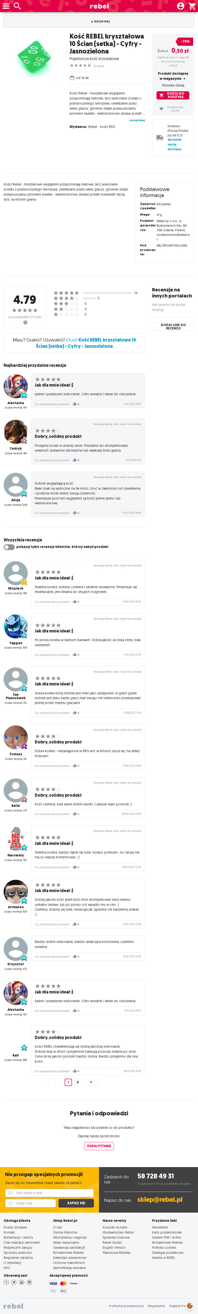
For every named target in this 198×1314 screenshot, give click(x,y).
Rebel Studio (112, 1242)
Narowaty (15, 855)
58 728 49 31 (155, 1176)
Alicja (15, 500)
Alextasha (15, 403)
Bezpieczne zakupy (18, 1247)
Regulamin (156, 1306)
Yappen (15, 643)
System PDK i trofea (166, 1237)
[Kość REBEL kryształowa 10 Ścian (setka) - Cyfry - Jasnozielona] (33, 57)
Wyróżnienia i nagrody (70, 1237)
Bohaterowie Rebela (68, 1252)
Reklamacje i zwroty (18, 1237)
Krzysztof (15, 964)
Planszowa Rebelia (116, 1252)
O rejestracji (12, 1263)
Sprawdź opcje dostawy (175, 144)
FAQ (7, 1268)
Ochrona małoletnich (69, 1263)
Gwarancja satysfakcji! (69, 1247)
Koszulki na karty (115, 1227)
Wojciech (15, 588)
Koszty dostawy (15, 1227)
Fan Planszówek (16, 696)
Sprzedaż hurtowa (116, 1237)
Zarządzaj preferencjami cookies (189, 1305)
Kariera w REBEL (163, 1257)
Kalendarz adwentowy (69, 1257)
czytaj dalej (137, 120)
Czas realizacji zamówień (22, 1242)
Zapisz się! (76, 1203)
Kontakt (9, 1232)
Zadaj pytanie (99, 1146)
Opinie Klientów (65, 1232)
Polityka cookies (164, 1247)
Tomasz (15, 754)
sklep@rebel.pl (160, 1199)
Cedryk (16, 448)
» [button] (91, 1082)
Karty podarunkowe (167, 1232)
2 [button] (78, 1082)
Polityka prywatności (126, 1306)
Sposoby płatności (18, 1252)
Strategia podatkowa (167, 1252)
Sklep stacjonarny (66, 1242)
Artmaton (16, 907)
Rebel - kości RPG (101, 127)
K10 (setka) (102, 21)
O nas (57, 1227)
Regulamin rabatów (18, 1257)
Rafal (16, 805)
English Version (114, 1247)
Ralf (16, 1055)
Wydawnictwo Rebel (118, 1232)
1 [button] (68, 1082)
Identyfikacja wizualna (69, 1268)
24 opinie (98, 66)
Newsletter (160, 1227)
